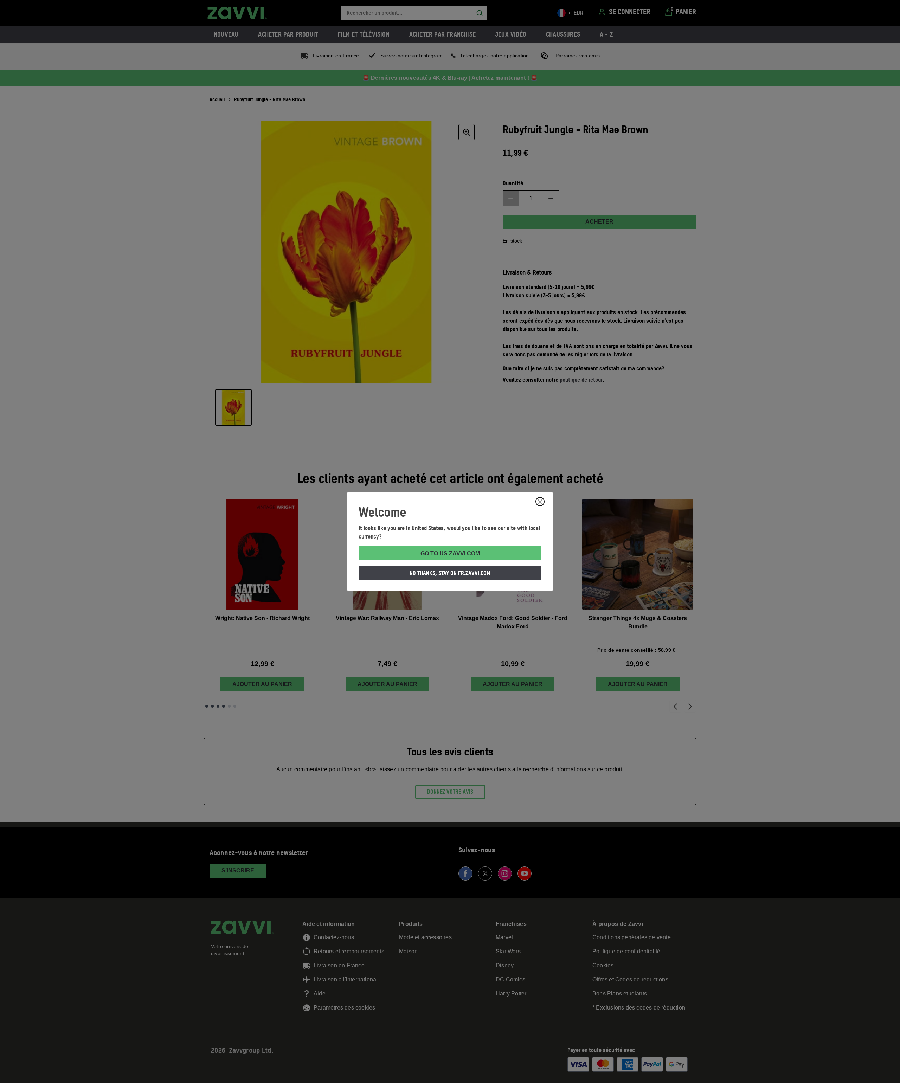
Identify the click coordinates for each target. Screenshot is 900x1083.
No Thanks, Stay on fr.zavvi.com (450, 572)
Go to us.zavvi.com (450, 553)
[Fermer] (540, 501)
